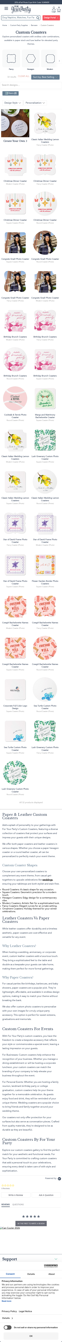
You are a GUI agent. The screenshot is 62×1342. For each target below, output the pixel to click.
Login (54, 12)
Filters (12, 93)
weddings (47, 880)
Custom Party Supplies (19, 25)
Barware (34, 25)
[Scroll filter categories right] (59, 60)
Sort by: (43, 77)
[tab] (15, 1194)
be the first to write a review (31, 1223)
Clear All (23, 76)
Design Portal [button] (50, 18)
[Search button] (38, 18)
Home (4, 25)
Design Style (11, 103)
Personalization (34, 103)
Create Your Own (14, 141)
